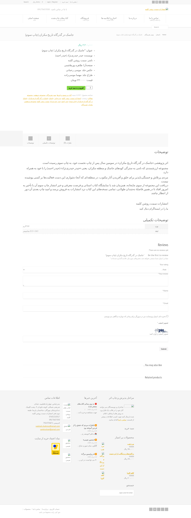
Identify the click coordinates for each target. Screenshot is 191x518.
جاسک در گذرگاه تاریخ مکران (38, 98)
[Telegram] (163, 2)
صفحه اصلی (33, 19)
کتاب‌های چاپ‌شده (59, 19)
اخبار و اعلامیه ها (108, 19)
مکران (90, 105)
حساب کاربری (54, 509)
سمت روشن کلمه (43, 101)
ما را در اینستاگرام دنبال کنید (153, 208)
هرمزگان (84, 105)
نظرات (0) (68, 143)
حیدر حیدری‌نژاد (55, 101)
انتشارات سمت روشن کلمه (71, 98)
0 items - (38, 2)
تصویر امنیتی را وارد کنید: (158, 334)
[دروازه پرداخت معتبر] (55, 454)
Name (165, 291)
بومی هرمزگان (149, 35)
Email (165, 303)
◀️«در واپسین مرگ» (89, 454)
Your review (163, 274)
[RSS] (153, 2)
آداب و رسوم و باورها (64, 95)
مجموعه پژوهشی (39, 95)
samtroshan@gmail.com (50, 429)
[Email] (156, 2)
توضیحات (30, 143)
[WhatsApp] (166, 2)
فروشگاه (85, 19)
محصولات (27, 509)
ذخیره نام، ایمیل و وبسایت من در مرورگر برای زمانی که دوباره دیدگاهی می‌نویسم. (135, 317)
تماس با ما (73, 2)
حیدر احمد (64, 101)
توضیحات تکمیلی (49, 143)
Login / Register (52, 2)
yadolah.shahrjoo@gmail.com (48, 426)
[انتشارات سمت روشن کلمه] (156, 9)
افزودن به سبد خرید (76, 88)
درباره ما (133, 18)
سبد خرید (65, 2)
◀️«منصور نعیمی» (90, 440)
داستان (158, 35)
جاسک (51, 98)
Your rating (164, 265)
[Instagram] (160, 2)
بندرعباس (57, 98)
